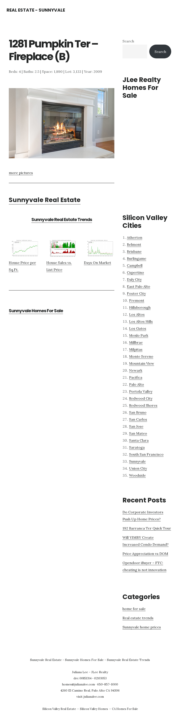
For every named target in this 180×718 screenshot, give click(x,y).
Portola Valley (140, 391)
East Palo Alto (138, 286)
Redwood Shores (143, 405)
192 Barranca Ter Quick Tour (146, 528)
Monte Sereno (141, 356)
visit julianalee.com (90, 697)
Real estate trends (137, 618)
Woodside (137, 475)
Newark (135, 370)
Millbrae (136, 342)
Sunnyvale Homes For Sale (36, 311)
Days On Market (97, 262)
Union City (138, 468)
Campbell (134, 265)
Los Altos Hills (141, 321)
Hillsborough (140, 307)
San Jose (136, 426)
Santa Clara (139, 440)
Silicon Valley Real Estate (59, 709)
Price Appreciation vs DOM (145, 553)
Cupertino (135, 272)
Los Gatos (137, 328)
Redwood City (140, 398)
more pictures (21, 173)
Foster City (136, 293)
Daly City (134, 279)
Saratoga (137, 447)
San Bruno (137, 412)
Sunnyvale (137, 461)
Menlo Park (138, 335)
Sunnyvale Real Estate (45, 200)
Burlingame (136, 258)
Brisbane (134, 251)
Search (128, 41)
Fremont (136, 300)
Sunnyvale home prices (141, 627)
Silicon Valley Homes (94, 709)
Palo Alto (136, 384)
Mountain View (141, 363)
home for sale (134, 608)
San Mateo (138, 433)
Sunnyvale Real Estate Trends (61, 219)
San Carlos (138, 419)
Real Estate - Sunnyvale (36, 10)
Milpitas (135, 349)
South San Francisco (146, 454)
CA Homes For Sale (125, 709)
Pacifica (135, 377)
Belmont (134, 244)
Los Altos (137, 314)
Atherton (134, 237)
